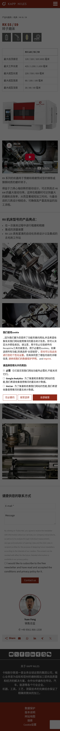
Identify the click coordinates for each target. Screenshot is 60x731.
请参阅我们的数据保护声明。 (24, 358)
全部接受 (45, 397)
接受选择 (24, 397)
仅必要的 (10, 397)
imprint (47, 358)
